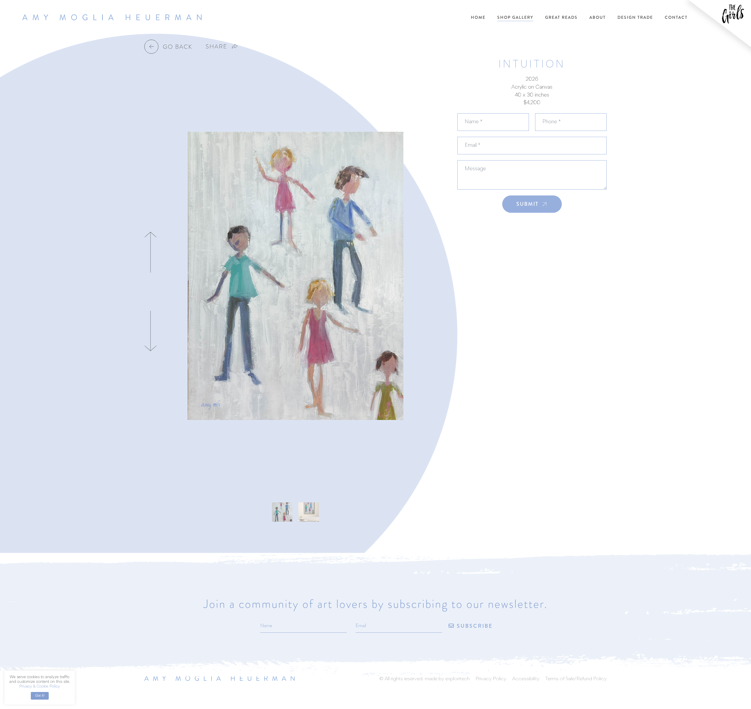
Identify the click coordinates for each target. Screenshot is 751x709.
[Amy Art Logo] (219, 677)
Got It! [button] (40, 696)
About (597, 17)
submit (527, 204)
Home (478, 17)
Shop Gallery (515, 17)
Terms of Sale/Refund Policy (576, 679)
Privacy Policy (491, 679)
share (216, 46)
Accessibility (525, 679)
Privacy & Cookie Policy (39, 686)
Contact (676, 17)
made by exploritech (447, 679)
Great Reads (561, 17)
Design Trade (635, 17)
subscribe (474, 625)
